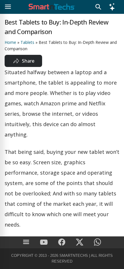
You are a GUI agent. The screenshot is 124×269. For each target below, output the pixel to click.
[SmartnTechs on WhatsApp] (97, 242)
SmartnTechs (73, 255)
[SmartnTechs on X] (79, 242)
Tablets (27, 42)
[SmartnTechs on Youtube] (44, 242)
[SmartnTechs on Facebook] (61, 242)
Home (10, 42)
